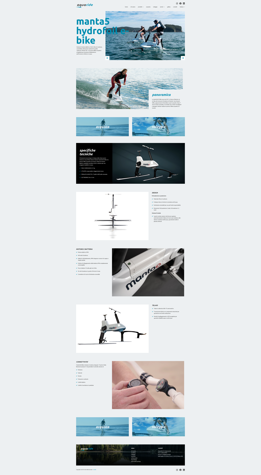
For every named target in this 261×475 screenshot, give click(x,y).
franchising (134, 459)
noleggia (155, 6)
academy (133, 452)
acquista (148, 6)
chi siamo (132, 6)
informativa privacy (136, 461)
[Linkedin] (184, 3)
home (126, 6)
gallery (168, 6)
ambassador (134, 458)
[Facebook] (180, 3)
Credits (94, 469)
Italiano (182, 6)
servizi (161, 6)
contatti (175, 6)
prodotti (140, 6)
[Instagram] (177, 3)
